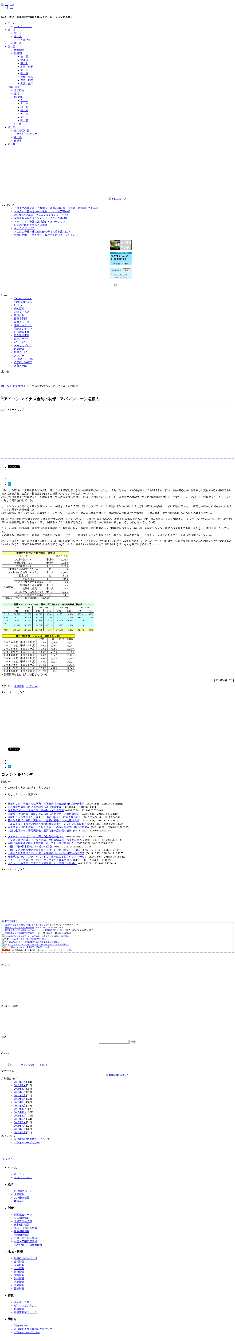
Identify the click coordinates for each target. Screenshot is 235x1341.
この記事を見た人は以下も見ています (29, 787)
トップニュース (23, 26)
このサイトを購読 (36, 1065)
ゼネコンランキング (25, 134)
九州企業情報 (21, 1197)
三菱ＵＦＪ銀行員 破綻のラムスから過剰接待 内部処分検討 (43, 813)
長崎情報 (19, 1285)
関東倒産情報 (21, 1234)
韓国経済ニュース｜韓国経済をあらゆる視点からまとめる (34, 942)
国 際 (18, 124)
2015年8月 (20, 1122)
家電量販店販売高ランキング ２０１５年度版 (41, 218)
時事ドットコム (23, 325)
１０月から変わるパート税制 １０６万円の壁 (42, 211)
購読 (118, 263)
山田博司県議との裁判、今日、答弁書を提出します (27, 925)
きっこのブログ (23, 345)
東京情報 (19, 1271)
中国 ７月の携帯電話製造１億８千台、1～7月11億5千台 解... (44, 850)
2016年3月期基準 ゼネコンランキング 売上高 (41, 214)
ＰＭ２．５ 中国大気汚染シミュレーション (39, 221)
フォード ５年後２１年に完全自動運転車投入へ (36, 836)
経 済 (11, 29)
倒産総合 (19, 50)
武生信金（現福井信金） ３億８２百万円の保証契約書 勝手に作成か (49, 827)
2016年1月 (20, 1105)
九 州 (24, 103)
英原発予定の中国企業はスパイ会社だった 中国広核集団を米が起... (34, 930)
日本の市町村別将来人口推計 (30, 225)
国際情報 (19, 1288)
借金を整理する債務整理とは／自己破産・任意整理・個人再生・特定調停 (37, 936)
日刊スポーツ (21, 338)
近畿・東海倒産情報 (25, 1238)
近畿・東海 (26, 76)
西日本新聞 (20, 318)
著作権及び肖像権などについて (32, 1139)
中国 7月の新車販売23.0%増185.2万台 (30, 846)
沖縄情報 (19, 1278)
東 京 (24, 70)
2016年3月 (20, 1098)
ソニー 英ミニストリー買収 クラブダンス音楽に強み (40, 860)
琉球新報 (19, 315)
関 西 (24, 120)
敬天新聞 (19, 349)
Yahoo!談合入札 (23, 301)
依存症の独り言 (23, 362)
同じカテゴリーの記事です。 (24, 794)
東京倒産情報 (21, 1231)
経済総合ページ (23, 1191)
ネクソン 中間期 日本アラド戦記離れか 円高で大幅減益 (42, 863)
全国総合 (19, 90)
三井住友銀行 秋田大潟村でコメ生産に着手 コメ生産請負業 (43, 820)
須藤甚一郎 (20, 365)
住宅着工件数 (21, 130)
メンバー (19, 355)
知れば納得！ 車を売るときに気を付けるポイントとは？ (47, 235)
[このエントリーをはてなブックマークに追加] (9, 484)
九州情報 (19, 1268)
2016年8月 (20, 1082)
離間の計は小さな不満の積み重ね (19, 927)
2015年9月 (20, 1119)
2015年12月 (20, 1109)
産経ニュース (21, 322)
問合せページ (21, 1325)
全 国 (24, 56)
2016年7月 (20, 1085)
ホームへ (19, 1174)
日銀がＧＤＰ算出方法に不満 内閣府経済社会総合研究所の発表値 (46, 803)
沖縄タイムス (21, 312)
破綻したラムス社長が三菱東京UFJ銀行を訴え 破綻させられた (44, 817)
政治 (16, 93)
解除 (127, 263)
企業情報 (18, 385)
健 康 (18, 137)
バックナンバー (120, 274)
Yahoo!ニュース (23, 298)
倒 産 (11, 46)
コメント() (32, 686)
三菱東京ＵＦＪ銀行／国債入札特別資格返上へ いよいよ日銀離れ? (47, 823)
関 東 (24, 73)
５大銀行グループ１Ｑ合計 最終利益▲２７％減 (36, 810)
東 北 (24, 63)
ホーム (11, 23)
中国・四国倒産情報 (25, 1241)
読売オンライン (23, 328)
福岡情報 (19, 1281)
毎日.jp (18, 305)
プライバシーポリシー (27, 1142)
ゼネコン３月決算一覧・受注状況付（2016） (28, 939)
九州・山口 (26, 83)
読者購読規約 (116, 270)
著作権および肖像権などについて (33, 1329)
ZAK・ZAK (20, 342)
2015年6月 (20, 1129)
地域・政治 (14, 87)
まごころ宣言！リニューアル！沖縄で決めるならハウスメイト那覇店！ (38, 944)
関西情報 (19, 1275)
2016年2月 (20, 1102)
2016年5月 (20, 1092)
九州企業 (25, 39)
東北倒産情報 (21, 1224)
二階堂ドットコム (24, 359)
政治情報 (19, 1261)
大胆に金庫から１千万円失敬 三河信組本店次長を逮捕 (40, 830)
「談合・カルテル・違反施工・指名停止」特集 (29, 947)
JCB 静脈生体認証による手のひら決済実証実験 (34, 807)
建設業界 (19, 1201)
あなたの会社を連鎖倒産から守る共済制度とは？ (42, 231)
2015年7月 (20, 1125)
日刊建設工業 (21, 332)
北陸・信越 (26, 66)
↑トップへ (7, 1158)
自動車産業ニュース (25, 1312)
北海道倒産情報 (23, 1221)
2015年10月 (20, 1115)
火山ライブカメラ (24, 228)
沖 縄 (24, 113)
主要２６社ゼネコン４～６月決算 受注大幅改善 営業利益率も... (46, 839)
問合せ (11, 144)
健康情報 (19, 1309)
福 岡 (24, 107)
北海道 (24, 60)
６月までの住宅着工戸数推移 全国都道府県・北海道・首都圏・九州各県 (56, 208)
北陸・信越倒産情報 (25, 1228)
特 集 (11, 127)
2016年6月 (20, 1088)
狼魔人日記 (20, 352)
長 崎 (24, 110)
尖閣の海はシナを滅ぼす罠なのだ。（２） (23, 933)
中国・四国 (26, 80)
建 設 (18, 43)
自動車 (18, 140)
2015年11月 (20, 1112)
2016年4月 (20, 1095)
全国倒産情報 (21, 1218)
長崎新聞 (19, 308)
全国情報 (19, 1265)
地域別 (18, 53)
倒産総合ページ (23, 1214)
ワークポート (60, 950)
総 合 (18, 33)
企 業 (18, 36)
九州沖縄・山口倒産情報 (28, 1244)
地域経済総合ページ (25, 1258)
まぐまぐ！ (126, 277)
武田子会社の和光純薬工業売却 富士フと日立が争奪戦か (41, 843)
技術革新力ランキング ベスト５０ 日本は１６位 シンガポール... (47, 856)
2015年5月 (20, 1132)
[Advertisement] (117, 155)
